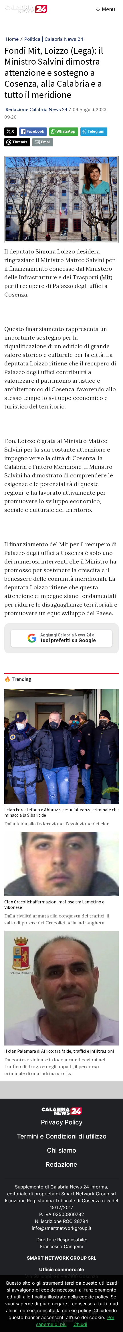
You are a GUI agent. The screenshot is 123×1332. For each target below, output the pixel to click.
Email (45, 142)
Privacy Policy (61, 1122)
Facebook (35, 131)
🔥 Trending (17, 679)
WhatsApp (65, 131)
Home (12, 39)
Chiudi (80, 1324)
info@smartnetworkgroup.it (62, 1228)
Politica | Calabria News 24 (53, 39)
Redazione (61, 1164)
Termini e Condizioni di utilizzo (61, 1136)
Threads (19, 142)
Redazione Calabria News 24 (36, 109)
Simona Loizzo (55, 251)
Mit (106, 277)
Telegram (96, 131)
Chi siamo (61, 1150)
